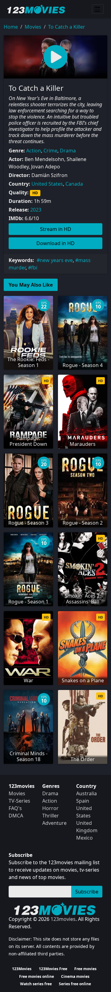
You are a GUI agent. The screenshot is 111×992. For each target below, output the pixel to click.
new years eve (56, 260)
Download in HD (55, 243)
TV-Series (19, 800)
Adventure (54, 823)
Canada (74, 183)
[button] (55, 57)
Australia (86, 793)
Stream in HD (55, 229)
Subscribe (86, 891)
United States (47, 183)
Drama (68, 150)
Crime (50, 150)
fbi (34, 267)
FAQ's (15, 808)
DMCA (16, 815)
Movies (33, 26)
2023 (35, 209)
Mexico (84, 837)
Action (33, 150)
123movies (63, 919)
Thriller (50, 815)
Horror (50, 808)
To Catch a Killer (66, 26)
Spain (82, 800)
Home (11, 26)
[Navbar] (98, 9)
